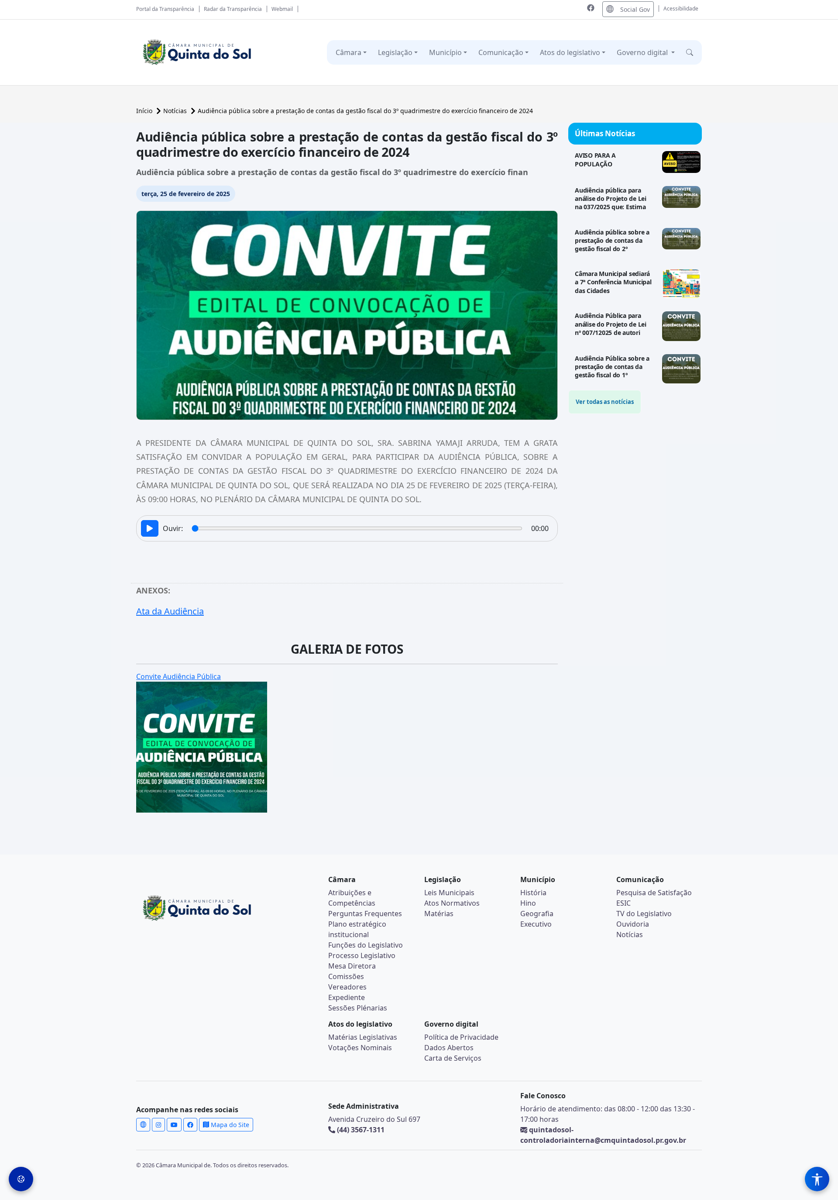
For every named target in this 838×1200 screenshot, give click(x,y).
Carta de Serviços (452, 1058)
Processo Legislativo (361, 955)
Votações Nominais (360, 1047)
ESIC (623, 903)
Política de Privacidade (461, 1037)
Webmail (282, 9)
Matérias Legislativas (362, 1037)
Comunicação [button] (500, 52)
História (533, 892)
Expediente (346, 997)
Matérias (438, 913)
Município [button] (445, 52)
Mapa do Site (229, 1125)
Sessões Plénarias (357, 1008)
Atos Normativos (452, 903)
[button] (690, 52)
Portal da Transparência (165, 9)
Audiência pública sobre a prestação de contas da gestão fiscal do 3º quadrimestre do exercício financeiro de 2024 (365, 111)
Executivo (536, 924)
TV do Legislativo (644, 913)
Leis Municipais (449, 892)
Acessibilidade (680, 8)
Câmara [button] (348, 52)
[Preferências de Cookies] (21, 1179)
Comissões (346, 976)
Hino (528, 903)
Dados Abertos (449, 1047)
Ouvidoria (632, 924)
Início (145, 111)
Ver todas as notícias (605, 402)
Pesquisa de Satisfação (654, 892)
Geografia (536, 913)
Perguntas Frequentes (365, 913)
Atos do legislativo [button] (570, 52)
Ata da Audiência (170, 611)
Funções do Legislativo (365, 945)
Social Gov (635, 9)
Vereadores (347, 987)
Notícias (176, 111)
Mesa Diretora (352, 966)
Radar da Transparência (233, 9)
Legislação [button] (395, 52)
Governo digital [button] (643, 52)
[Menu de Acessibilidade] (817, 1179)
